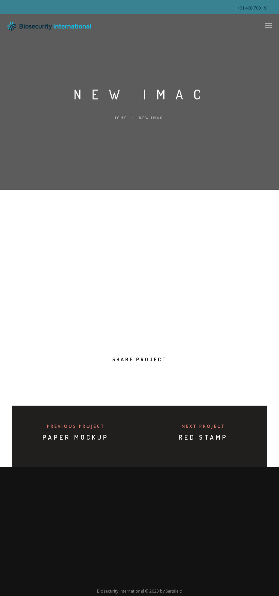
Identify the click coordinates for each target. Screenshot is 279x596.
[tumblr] (162, 377)
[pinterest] (147, 377)
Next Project (203, 426)
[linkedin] (132, 377)
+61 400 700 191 (253, 8)
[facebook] (101, 377)
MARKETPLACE (113, 261)
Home (120, 117)
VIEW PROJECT (52, 335)
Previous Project (76, 426)
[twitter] (116, 377)
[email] (177, 377)
